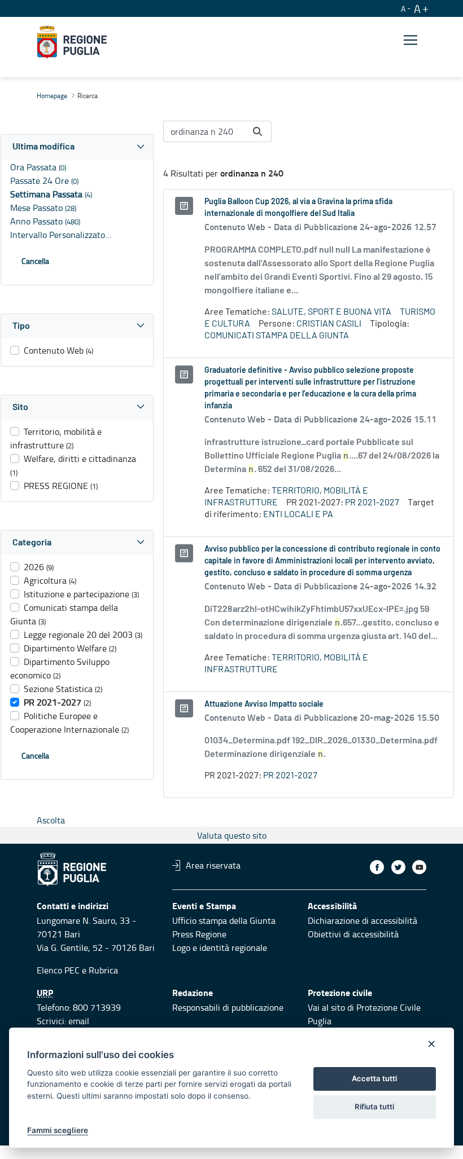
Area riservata (213, 865)
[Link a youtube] (419, 867)
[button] (77, 147)
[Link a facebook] (377, 867)
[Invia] (257, 131)
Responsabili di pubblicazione (227, 1007)
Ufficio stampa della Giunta (224, 920)
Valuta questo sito (232, 835)
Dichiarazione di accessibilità (362, 920)
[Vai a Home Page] (72, 42)
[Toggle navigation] (410, 40)
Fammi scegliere (57, 1130)
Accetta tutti (374, 1078)
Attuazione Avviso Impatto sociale (264, 704)
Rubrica (103, 970)
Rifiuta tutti (374, 1106)
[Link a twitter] (398, 867)
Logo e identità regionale (219, 947)
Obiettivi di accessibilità (353, 934)
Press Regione (199, 934)
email (78, 1021)
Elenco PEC (58, 970)
